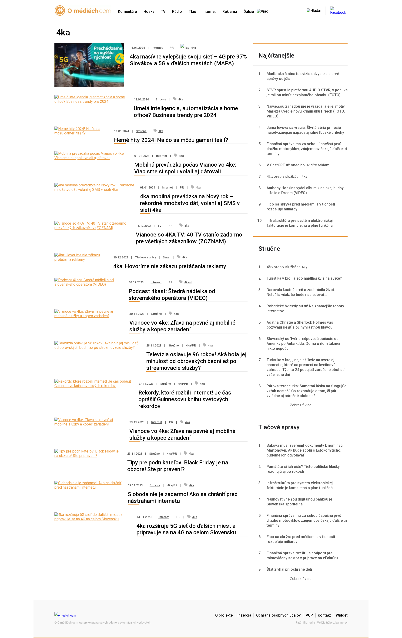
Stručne (161, 99)
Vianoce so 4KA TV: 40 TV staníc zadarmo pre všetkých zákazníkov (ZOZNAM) (189, 238)
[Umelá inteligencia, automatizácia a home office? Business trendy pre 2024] (91, 101)
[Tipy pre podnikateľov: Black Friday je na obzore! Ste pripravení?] (88, 455)
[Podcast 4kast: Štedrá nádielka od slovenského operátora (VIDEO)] (88, 284)
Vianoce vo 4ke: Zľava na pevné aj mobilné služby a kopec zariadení (182, 326)
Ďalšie (249, 11)
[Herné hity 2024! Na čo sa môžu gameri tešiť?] (81, 133)
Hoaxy (149, 11)
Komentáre (127, 11)
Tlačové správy (145, 257)
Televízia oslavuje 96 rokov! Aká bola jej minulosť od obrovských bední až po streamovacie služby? (196, 361)
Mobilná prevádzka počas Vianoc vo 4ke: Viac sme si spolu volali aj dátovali (185, 168)
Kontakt (324, 615)
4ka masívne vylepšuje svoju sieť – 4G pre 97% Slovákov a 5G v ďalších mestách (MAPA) (188, 60)
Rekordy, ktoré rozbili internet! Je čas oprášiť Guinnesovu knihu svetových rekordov (184, 399)
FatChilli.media (305, 622)
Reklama (229, 11)
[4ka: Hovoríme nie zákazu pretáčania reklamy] (81, 259)
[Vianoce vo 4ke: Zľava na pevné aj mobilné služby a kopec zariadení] (89, 316)
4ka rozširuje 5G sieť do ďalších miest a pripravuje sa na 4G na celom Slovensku (186, 529)
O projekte (224, 615)
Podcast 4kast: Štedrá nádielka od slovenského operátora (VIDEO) (172, 294)
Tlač (192, 11)
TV (163, 11)
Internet (209, 11)
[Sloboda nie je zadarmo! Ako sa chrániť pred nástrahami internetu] (88, 487)
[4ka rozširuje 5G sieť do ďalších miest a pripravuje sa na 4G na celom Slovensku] (92, 519)
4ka (193, 47)
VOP (309, 615)
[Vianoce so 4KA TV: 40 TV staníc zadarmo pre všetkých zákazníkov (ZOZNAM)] (92, 228)
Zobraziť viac (300, 405)
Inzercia (244, 615)
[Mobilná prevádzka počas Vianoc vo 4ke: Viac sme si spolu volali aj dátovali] (91, 158)
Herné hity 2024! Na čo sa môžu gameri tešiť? (171, 140)
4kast (188, 282)
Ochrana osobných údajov (278, 615)
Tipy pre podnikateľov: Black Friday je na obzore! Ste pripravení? (177, 466)
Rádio (177, 11)
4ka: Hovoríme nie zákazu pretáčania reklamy (169, 266)
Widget (342, 615)
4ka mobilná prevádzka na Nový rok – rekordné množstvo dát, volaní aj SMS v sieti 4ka (190, 203)
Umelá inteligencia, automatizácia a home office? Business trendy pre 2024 (186, 111)
